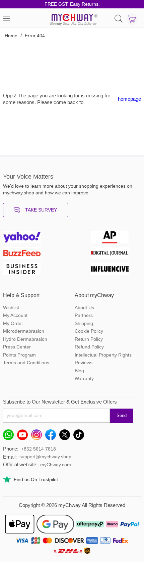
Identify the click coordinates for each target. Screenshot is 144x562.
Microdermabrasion (23, 331)
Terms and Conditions (26, 362)
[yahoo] (28, 239)
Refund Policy (89, 346)
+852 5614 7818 (38, 449)
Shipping (84, 323)
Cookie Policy (89, 331)
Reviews (83, 362)
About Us (84, 307)
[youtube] (24, 436)
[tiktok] (80, 436)
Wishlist (11, 307)
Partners (84, 315)
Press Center (17, 346)
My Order (13, 323)
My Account (15, 315)
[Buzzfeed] (28, 255)
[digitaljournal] (116, 255)
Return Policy (89, 339)
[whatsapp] (10, 436)
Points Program (19, 355)
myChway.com (55, 464)
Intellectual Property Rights (103, 355)
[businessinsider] (28, 271)
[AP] (116, 239)
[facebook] (52, 436)
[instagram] (38, 436)
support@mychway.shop (45, 456)
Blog (79, 370)
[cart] (132, 19)
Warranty (84, 378)
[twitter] (66, 436)
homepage (129, 99)
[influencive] (116, 271)
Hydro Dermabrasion (25, 339)
